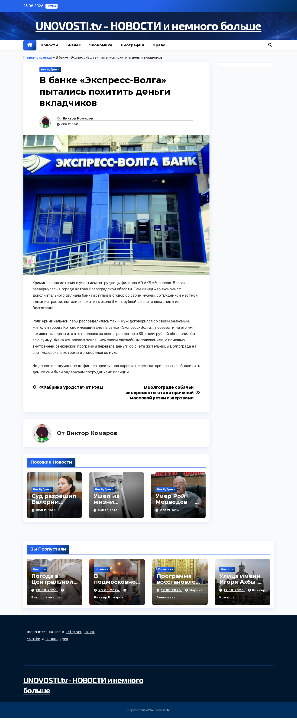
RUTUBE (51, 639)
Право (159, 45)
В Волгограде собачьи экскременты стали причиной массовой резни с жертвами (160, 393)
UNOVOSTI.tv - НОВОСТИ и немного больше (148, 25)
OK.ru (89, 632)
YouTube (33, 639)
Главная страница (37, 58)
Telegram (73, 632)
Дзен (64, 639)
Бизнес (73, 45)
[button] (270, 45)
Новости (49, 45)
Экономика (101, 45)
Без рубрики (50, 69)
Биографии (133, 45)
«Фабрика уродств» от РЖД (71, 387)
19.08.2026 (171, 590)
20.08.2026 (47, 590)
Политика (165, 569)
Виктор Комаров (78, 118)
